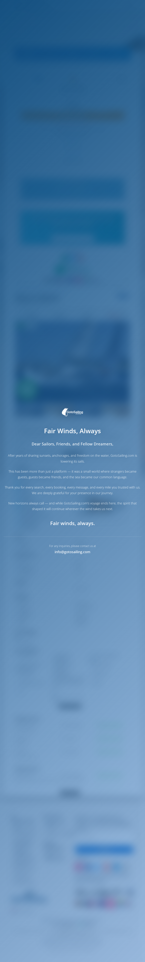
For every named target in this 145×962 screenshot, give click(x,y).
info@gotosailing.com (72, 551)
